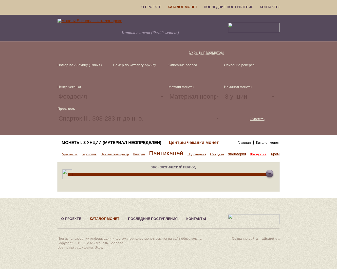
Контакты (270, 7)
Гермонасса (69, 154)
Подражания (196, 154)
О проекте (151, 7)
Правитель (66, 109)
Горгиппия (89, 154)
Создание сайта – (256, 238)
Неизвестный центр (115, 154)
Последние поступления (228, 7)
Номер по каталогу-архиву (134, 65)
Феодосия (258, 154)
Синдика (217, 154)
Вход (99, 247)
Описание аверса (182, 65)
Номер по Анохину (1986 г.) (79, 65)
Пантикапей (166, 153)
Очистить (257, 119)
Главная (244, 142)
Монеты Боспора (109, 243)
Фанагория (237, 154)
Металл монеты (181, 87)
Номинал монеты (238, 87)
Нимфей (139, 154)
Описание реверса (239, 65)
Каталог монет (182, 7)
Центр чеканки (69, 87)
